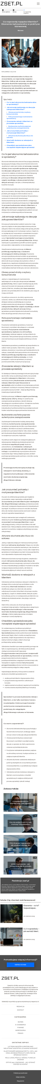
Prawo (20, 1033)
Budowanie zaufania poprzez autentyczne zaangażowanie (19, 127)
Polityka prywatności (20, 1073)
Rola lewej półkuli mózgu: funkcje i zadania (20, 1058)
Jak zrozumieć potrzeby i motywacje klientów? (17, 132)
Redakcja (20, 1006)
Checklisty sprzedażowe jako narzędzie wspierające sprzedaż (20, 146)
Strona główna (6, 12)
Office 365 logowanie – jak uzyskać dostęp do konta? (20, 1063)
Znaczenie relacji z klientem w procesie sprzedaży (19, 122)
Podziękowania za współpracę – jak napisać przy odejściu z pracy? (20, 802)
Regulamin (20, 1081)
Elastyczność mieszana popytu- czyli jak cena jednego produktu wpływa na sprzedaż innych (20, 1053)
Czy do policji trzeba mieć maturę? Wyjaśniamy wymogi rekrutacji (20, 823)
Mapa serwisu (20, 1077)
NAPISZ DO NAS (20, 965)
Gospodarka (20, 1030)
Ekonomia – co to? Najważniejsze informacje (31, 906)
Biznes (14, 12)
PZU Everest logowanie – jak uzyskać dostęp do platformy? (20, 844)
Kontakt (20, 1010)
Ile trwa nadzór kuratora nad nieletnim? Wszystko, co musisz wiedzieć (20, 1047)
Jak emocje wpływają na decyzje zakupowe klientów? (21, 108)
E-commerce (20, 1025)
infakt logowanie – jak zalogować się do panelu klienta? (20, 865)
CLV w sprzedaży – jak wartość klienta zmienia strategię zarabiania (31, 930)
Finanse (20, 1027)
